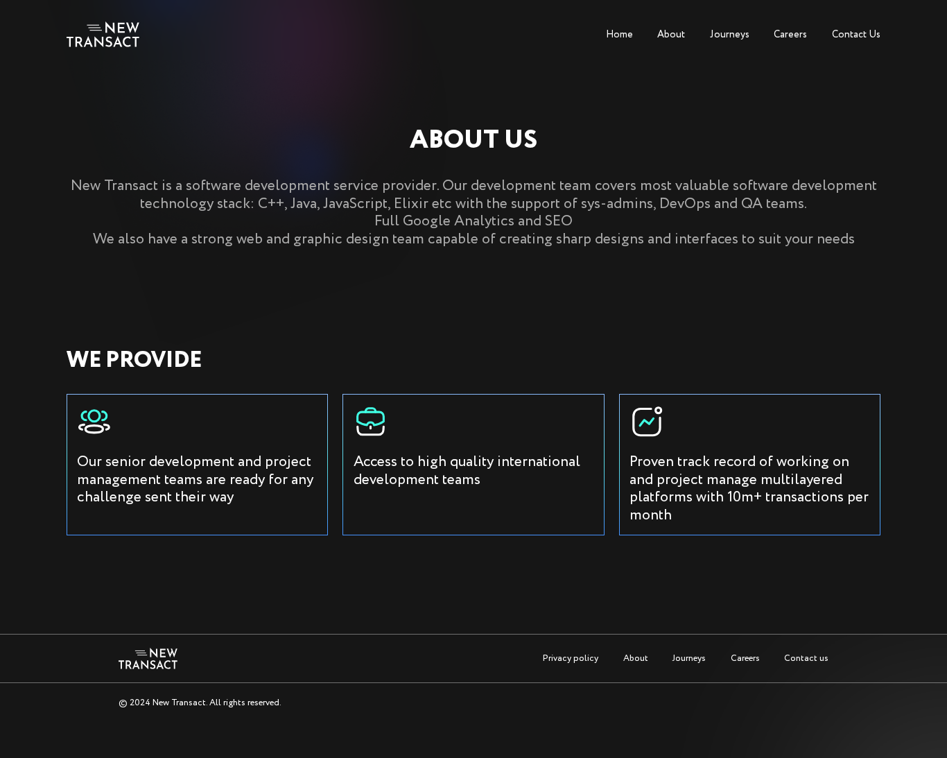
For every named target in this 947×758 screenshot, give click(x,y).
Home (619, 34)
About (671, 34)
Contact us (806, 658)
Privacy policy (570, 658)
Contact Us (856, 34)
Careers (790, 34)
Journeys (729, 34)
